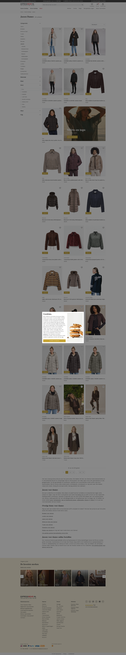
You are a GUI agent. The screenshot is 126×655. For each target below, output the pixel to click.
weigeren (45, 334)
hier (57, 329)
